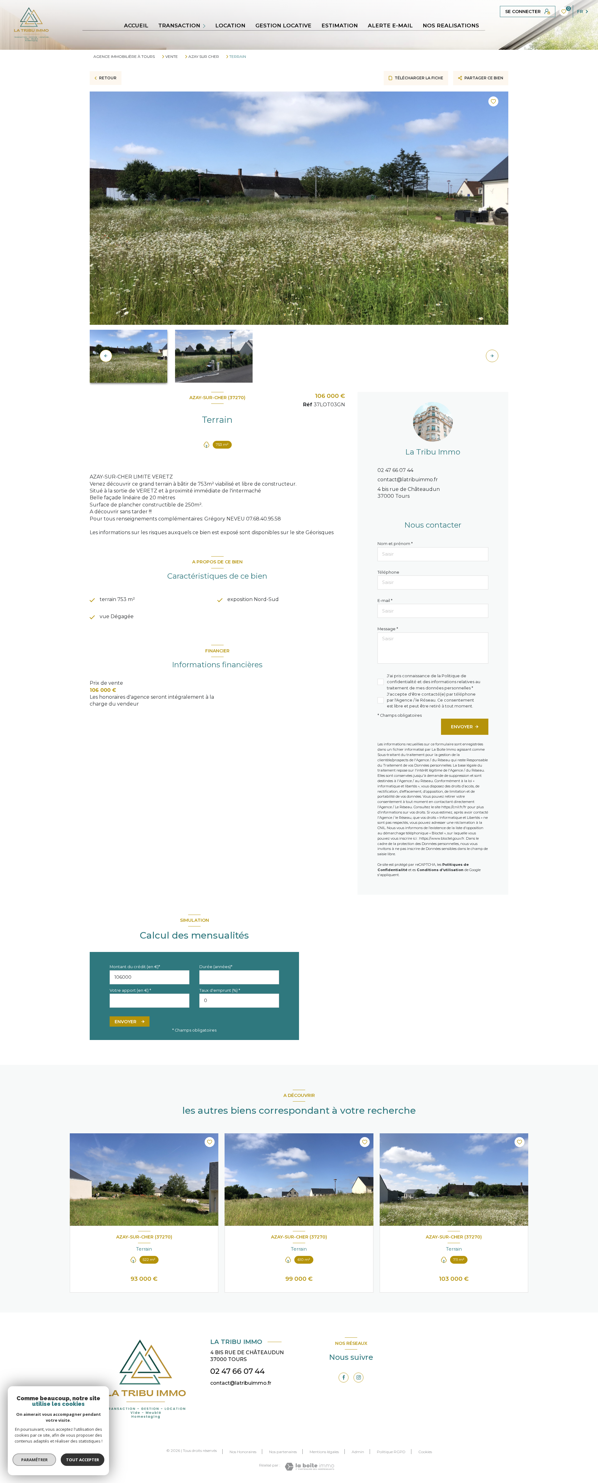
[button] (492, 356)
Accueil (136, 25)
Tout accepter (82, 1459)
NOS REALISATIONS (451, 25)
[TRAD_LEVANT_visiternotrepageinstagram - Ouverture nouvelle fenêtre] (358, 1378)
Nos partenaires (283, 1451)
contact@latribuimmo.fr (407, 480)
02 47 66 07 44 (395, 470)
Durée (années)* (215, 966)
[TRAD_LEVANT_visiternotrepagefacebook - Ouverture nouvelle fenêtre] (344, 1378)
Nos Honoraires (243, 1451)
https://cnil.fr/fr (454, 807)
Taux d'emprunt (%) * (219, 990)
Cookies (425, 1452)
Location (230, 25)
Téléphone (388, 572)
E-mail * (384, 600)
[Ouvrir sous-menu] (205, 25)
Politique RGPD (391, 1451)
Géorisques (320, 532)
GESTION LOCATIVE (283, 25)
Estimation (339, 25)
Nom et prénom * (395, 543)
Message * (387, 629)
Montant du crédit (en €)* (135, 966)
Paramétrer (34, 1459)
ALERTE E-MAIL (390, 25)
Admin (358, 1451)
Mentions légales (324, 1451)
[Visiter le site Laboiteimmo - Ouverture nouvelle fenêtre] (309, 1467)
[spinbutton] (239, 1001)
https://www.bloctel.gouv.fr (441, 838)
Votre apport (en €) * (130, 990)
